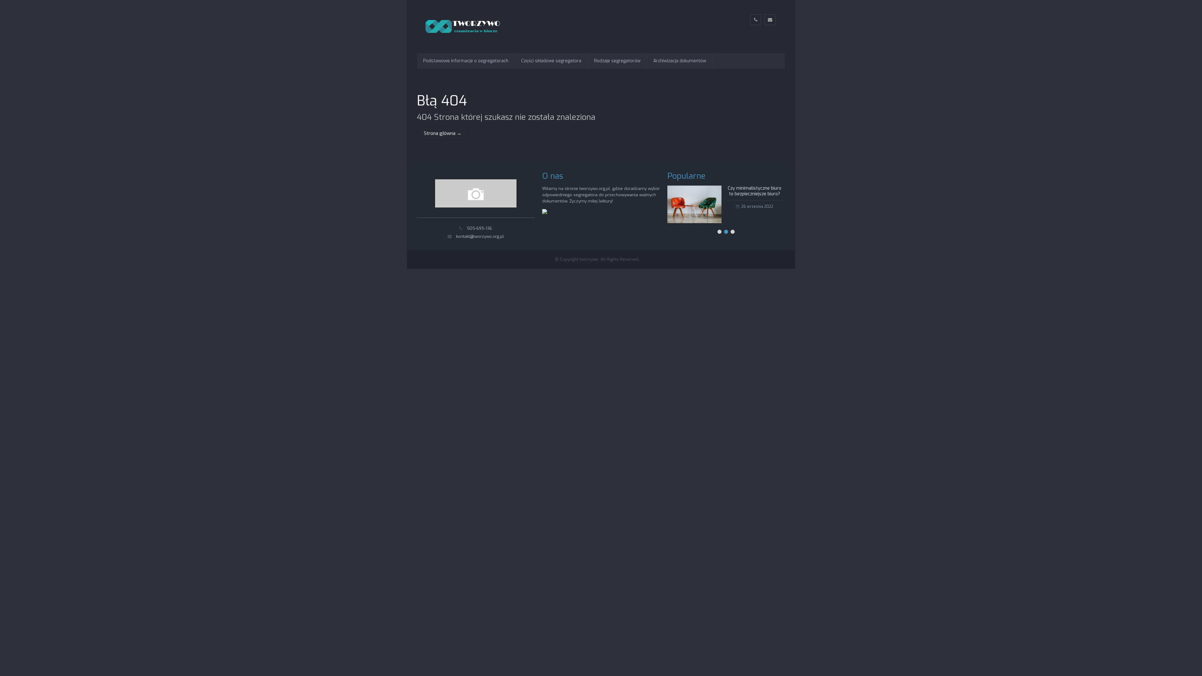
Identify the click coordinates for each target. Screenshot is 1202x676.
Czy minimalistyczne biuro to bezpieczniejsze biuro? (754, 191)
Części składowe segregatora (551, 61)
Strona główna (442, 133)
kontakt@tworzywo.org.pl (480, 236)
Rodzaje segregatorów (617, 61)
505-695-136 (479, 228)
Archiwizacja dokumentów (679, 61)
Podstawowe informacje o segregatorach (465, 61)
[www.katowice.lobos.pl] (544, 212)
